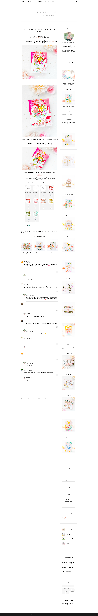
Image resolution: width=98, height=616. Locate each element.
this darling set (38, 37)
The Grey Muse (68, 499)
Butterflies (71, 585)
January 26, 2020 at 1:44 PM (30, 363)
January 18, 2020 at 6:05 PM (28, 338)
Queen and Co (68, 487)
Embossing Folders (65, 588)
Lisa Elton (25, 369)
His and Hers (64, 519)
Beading (63, 585)
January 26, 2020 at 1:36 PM (30, 276)
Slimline (67, 591)
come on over (52, 41)
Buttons (63, 586)
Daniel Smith (68, 468)
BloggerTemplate (33, 614)
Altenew (68, 461)
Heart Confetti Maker (34, 140)
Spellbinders (68, 494)
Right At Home (68, 489)
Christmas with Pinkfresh (66, 521)
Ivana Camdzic (29, 274)
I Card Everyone (27, 337)
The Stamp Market (46, 231)
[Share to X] (53, 229)
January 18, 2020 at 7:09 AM (27, 284)
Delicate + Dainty (65, 516)
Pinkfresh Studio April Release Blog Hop (70, 539)
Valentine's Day (54, 231)
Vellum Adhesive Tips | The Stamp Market (68, 107)
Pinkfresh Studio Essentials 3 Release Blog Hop (70, 534)
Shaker (39, 231)
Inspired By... (64, 517)
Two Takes (64, 518)
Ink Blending (34, 231)
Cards (25, 231)
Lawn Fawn (69, 475)
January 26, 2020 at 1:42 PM (30, 331)
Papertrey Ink (68, 480)
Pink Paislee (68, 482)
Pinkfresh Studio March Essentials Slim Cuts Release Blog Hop (70, 529)
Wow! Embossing (69, 506)
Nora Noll (25, 320)
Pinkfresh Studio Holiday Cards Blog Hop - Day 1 (70, 543)
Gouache (72, 588)
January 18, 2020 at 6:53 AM (27, 262)
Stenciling (72, 591)
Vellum (22, 232)
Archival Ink (68, 463)
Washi (67, 593)
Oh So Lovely (43, 81)
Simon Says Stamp (68, 492)
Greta (25, 303)
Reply (57, 291)
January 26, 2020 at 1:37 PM (30, 295)
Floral (28, 231)
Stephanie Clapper (27, 261)
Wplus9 (68, 508)
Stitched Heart (48, 83)
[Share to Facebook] (51, 229)
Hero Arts (69, 473)
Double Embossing (70, 586)
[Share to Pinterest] (55, 229)
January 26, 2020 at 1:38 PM (30, 314)
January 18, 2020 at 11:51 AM (27, 321)
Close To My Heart (68, 466)
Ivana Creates (25, 614)
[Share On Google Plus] (57, 229)
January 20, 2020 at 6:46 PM (28, 370)
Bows (67, 585)
